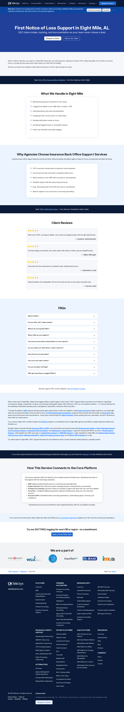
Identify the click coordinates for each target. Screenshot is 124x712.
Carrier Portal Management (85, 610)
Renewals (80, 597)
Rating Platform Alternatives (44, 681)
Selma (114, 571)
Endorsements (102, 594)
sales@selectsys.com (15, 589)
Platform (25, 3)
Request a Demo (108, 3)
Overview (39, 587)
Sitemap (25, 699)
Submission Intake (103, 597)
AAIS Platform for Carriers (85, 662)
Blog (99, 644)
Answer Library (102, 637)
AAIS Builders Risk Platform (85, 643)
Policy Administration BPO (44, 654)
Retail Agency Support (43, 650)
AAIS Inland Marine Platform (85, 640)
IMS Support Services (105, 613)
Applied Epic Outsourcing (44, 643)
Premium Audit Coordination (106, 610)
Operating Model (41, 603)
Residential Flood (61, 665)
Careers (100, 660)
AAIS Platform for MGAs (84, 647)
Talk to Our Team (71, 38)
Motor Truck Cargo (62, 676)
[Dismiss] (114, 10)
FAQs (99, 641)
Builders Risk (60, 658)
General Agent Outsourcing (44, 636)
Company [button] (92, 3)
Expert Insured (40, 600)
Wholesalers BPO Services (106, 590)
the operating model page (68, 518)
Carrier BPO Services (84, 590)
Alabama (23, 571)
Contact (100, 664)
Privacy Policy (12, 697)
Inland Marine (60, 662)
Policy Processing (82, 594)
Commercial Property (63, 641)
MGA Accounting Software (64, 604)
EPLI (57, 651)
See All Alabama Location (76, 389)
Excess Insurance (61, 644)
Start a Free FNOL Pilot (62, 534)
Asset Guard (60, 686)
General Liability (61, 634)
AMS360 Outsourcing (42, 640)
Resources (82, 3)
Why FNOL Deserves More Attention (52, 80)
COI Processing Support (43, 647)
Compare (72, 3)
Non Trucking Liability (63, 672)
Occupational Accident (63, 679)
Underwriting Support (84, 601)
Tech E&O (59, 655)
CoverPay (106, 10)
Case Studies (49, 3)
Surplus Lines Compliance (106, 604)
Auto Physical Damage (63, 682)
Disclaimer (17, 699)
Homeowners (60, 669)
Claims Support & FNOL (84, 613)
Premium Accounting (94, 10)
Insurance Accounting (104, 601)
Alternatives (62, 3)
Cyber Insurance (61, 648)
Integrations (60, 601)
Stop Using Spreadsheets (64, 619)
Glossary (86, 454)
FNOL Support (13, 571)
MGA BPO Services (104, 587)
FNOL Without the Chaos (49, 209)
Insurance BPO (36, 3)
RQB (37, 590)
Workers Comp (61, 637)
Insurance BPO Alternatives (44, 677)
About (99, 657)
